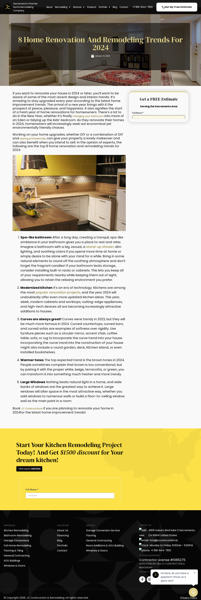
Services (77, 7)
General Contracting (17, 554)
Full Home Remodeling (17, 544)
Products (91, 7)
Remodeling (61, 7)
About (49, 7)
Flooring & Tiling (13, 549)
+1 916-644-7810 (143, 7)
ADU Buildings (12, 559)
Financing (63, 534)
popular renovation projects (58, 292)
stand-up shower (100, 246)
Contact (124, 7)
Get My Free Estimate (178, 7)
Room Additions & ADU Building (105, 544)
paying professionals (36, 138)
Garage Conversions (16, 539)
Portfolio (103, 7)
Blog (115, 7)
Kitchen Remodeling (16, 529)
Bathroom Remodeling (18, 534)
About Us (62, 529)
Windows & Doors (14, 565)
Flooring (91, 534)
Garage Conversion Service (103, 529)
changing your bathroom (93, 116)
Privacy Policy (188, 597)
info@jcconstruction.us (164, 539)
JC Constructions (35, 407)
